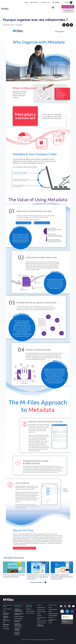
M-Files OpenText (30, 613)
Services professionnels (6, 620)
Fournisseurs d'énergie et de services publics (18, 625)
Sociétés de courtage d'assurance (17, 633)
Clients (26, 2)
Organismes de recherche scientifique (17, 629)
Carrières (39, 615)
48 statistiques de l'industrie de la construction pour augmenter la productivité (38, 577)
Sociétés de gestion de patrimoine (19, 614)
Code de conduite (41, 622)
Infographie (19, 25)
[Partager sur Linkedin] (71, 25)
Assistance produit (53, 609)
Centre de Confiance (42, 620)
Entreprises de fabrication (17, 621)
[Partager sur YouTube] (67, 25)
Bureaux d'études (18, 618)
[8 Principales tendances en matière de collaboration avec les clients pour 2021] (62, 567)
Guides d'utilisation (53, 615)
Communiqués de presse (41, 618)
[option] (56, 2)
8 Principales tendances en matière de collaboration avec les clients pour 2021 (62, 577)
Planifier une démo (41, 611)
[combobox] (56, 2)
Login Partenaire (34, 2)
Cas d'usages (6, 628)
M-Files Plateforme (7, 609)
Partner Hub (51, 617)
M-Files (39, 613)
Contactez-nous (45, 2)
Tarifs (4, 611)
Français (57, 2)
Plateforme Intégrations (6, 617)
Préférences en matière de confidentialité (45, 639)
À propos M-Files (41, 607)
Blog (4, 622)
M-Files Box (28, 609)
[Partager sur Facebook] (64, 25)
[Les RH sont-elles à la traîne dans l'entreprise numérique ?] (14, 567)
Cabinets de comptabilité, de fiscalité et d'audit (18, 610)
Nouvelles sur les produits (52, 620)
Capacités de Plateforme (6, 613)
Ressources (6, 626)
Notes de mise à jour (53, 613)
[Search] (71, 2)
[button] (61, 606)
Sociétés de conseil (18, 616)
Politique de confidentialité (40, 625)
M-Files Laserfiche (30, 611)
